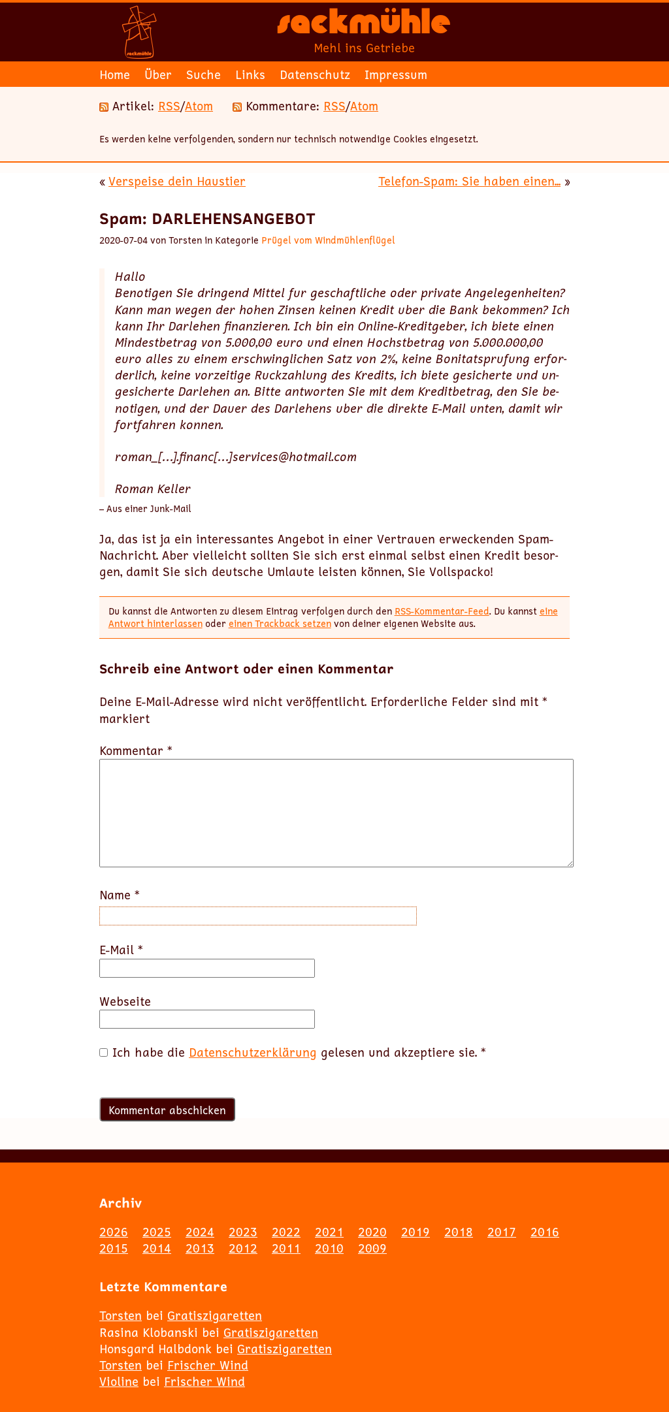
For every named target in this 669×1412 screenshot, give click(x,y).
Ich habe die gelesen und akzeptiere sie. (299, 1052)
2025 (156, 1231)
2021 (329, 1231)
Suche (203, 74)
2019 (415, 1231)
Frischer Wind (207, 1364)
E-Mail (121, 950)
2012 (243, 1248)
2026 (113, 1231)
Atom (199, 105)
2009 (372, 1248)
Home (114, 74)
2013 (200, 1248)
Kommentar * (135, 751)
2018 (458, 1231)
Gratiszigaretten (214, 1315)
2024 (200, 1231)
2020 (372, 1231)
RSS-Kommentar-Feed (442, 611)
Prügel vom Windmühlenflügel (328, 240)
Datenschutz (315, 74)
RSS (169, 105)
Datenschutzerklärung (253, 1052)
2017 (501, 1231)
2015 (113, 1248)
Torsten (120, 1315)
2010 (329, 1248)
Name (119, 895)
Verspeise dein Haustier (177, 180)
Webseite (125, 1001)
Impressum (396, 74)
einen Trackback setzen (280, 623)
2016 (544, 1231)
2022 (286, 1231)
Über (158, 74)
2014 (156, 1248)
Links (250, 74)
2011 (286, 1248)
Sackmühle (364, 26)
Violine (119, 1381)
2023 (243, 1231)
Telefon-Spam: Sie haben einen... (469, 180)
